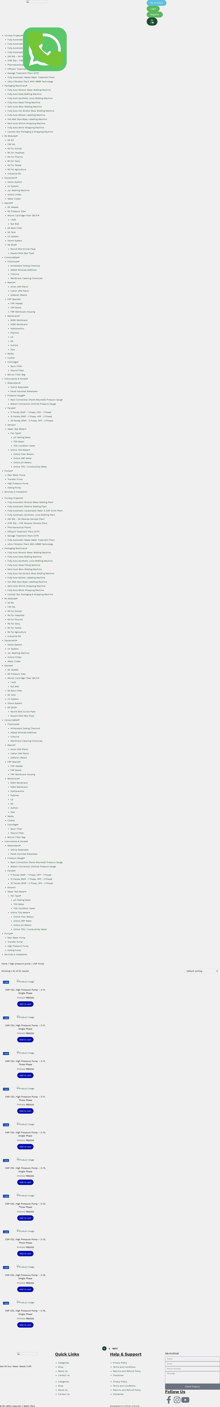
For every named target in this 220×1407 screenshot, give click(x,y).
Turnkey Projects (13, 498)
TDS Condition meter (24, 446)
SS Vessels (12, 207)
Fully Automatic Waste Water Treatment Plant (31, 77)
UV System (13, 186)
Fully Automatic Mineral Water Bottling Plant (30, 502)
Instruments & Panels (15, 379)
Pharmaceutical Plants (19, 527)
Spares (8, 203)
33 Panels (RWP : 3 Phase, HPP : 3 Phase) (31, 420)
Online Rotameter (19, 387)
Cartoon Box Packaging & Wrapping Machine (30, 132)
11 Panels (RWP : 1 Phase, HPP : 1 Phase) (30, 412)
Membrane (12, 316)
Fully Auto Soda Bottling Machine (24, 94)
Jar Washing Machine (18, 190)
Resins (10, 282)
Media (10, 353)
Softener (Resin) (18, 295)
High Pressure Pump (17, 483)
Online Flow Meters (23, 454)
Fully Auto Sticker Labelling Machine (26, 115)
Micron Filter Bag (16, 374)
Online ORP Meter (22, 458)
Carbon (11, 358)
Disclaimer (118, 1375)
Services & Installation (15, 492)
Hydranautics (17, 328)
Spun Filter (16, 366)
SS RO (10, 140)
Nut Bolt (14, 224)
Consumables (11, 257)
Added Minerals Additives (23, 270)
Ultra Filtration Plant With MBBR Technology (30, 81)
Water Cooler (14, 199)
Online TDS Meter (19, 450)
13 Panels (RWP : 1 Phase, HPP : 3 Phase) (31, 416)
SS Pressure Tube (16, 211)
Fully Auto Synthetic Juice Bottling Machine (30, 98)
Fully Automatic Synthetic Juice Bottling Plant (31, 515)
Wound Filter (17, 370)
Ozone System (14, 182)
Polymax (14, 332)
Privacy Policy (120, 1363)
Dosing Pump (14, 487)
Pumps (8, 471)
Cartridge (12, 362)
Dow (12, 349)
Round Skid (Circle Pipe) (22, 249)
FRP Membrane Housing (22, 312)
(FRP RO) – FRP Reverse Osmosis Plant (27, 523)
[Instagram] (177, 1400)
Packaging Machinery (15, 85)
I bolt (13, 219)
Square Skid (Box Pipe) (22, 253)
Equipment (10, 178)
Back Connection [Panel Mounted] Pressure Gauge (36, 399)
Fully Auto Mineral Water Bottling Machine (29, 90)
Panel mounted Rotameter (24, 391)
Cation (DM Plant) (19, 291)
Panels (10, 408)
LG (11, 337)
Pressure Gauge (15, 395)
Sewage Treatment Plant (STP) (23, 536)
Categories (63, 1363)
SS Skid (11, 245)
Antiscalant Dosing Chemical (25, 266)
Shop (60, 1367)
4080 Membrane (19, 324)
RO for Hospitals (15, 152)
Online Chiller (14, 194)
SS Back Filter (14, 228)
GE (11, 341)
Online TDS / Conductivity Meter (30, 466)
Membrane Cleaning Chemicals (26, 278)
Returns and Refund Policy (127, 1371)
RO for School (14, 148)
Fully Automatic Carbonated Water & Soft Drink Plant (35, 510)
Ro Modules (10, 136)
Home (4, 963)
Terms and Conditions (124, 1367)
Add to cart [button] (25, 1004)
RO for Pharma (15, 157)
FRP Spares (13, 299)
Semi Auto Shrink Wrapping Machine (26, 123)
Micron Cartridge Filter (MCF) (22, 215)
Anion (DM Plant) (19, 286)
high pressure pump (20, 963)
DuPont (14, 345)
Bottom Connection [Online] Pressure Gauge (33, 404)
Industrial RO (14, 173)
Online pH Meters (22, 462)
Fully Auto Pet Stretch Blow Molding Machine (30, 111)
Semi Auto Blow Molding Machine (24, 106)
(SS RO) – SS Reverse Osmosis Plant (26, 519)
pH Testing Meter (22, 437)
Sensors (11, 425)
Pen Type (15, 433)
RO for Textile (14, 165)
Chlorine (14, 274)
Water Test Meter (16, 429)
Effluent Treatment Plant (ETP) (23, 531)
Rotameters (13, 383)
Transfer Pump (15, 479)
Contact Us (64, 1375)
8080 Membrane (19, 320)
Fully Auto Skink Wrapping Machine (25, 127)
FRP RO (11, 144)
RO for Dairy (13, 161)
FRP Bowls (15, 307)
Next (115, 1348)
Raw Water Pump (16, 475)
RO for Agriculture (16, 169)
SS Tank (11, 232)
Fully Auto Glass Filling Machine (23, 102)
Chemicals (12, 261)
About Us (62, 1371)
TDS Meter (18, 441)
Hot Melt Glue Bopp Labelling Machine (27, 119)
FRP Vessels (16, 303)
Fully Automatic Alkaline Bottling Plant (27, 506)
